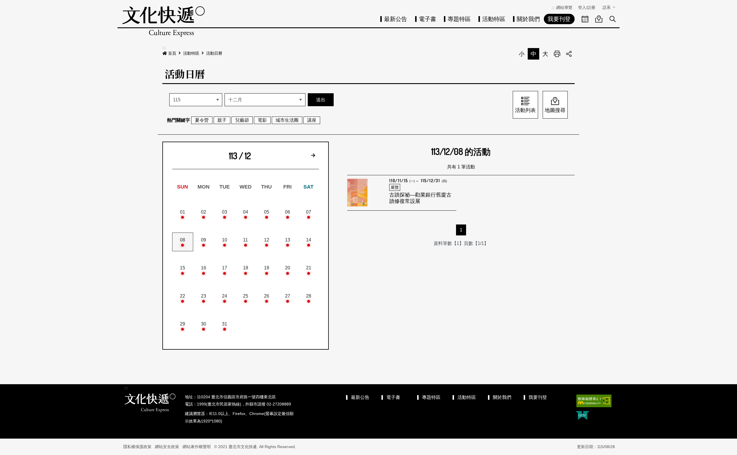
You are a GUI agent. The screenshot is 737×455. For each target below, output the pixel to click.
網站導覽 (564, 7)
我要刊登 (559, 19)
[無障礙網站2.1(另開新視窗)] (593, 401)
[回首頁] (163, 21)
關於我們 (528, 19)
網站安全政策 (167, 446)
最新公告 (395, 19)
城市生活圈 (287, 120)
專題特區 (459, 19)
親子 (222, 120)
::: (553, 7)
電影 (262, 120)
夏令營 (202, 120)
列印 (557, 54)
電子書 (427, 19)
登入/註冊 (586, 7)
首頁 (172, 53)
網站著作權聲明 (197, 446)
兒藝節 (242, 120)
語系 (607, 7)
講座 (311, 120)
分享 (569, 54)
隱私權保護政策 (137, 446)
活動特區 (493, 19)
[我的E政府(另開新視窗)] (582, 416)
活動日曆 (214, 53)
